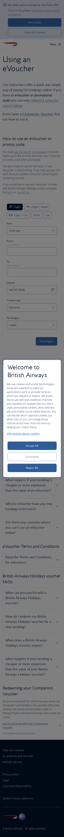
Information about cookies (23, 433)
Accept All (32, 445)
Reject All (32, 467)
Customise (32, 456)
